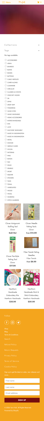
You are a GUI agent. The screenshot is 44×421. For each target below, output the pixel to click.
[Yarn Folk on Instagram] (13, 322)
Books (9, 73)
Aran (9, 63)
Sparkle (10, 168)
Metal (9, 140)
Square (10, 175)
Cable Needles (13, 79)
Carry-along (12, 82)
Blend (9, 70)
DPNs (9, 101)
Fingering (11, 108)
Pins (9, 156)
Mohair (10, 143)
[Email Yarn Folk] (19, 322)
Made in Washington (15, 136)
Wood (9, 190)
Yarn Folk (13, 407)
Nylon (9, 149)
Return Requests (11, 350)
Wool (9, 194)
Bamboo (10, 66)
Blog (6, 331)
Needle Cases (12, 146)
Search (7, 339)
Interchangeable (14, 121)
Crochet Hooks (13, 95)
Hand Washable (13, 114)
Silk (8, 162)
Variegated (11, 187)
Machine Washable (14, 130)
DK (8, 98)
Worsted (10, 197)
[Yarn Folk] (22, 2)
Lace (9, 127)
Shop (6, 328)
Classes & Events (14, 92)
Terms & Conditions (11, 335)
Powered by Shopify (11, 410)
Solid (9, 165)
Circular (10, 89)
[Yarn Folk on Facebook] (7, 322)
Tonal (9, 184)
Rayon (9, 159)
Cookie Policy (10, 366)
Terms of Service (11, 361)
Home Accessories (14, 117)
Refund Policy (10, 344)
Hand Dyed (11, 111)
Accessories (12, 60)
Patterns (10, 152)
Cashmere (11, 86)
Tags (9, 181)
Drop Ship (11, 105)
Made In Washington (15, 133)
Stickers (10, 178)
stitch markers (13, 200)
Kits (8, 124)
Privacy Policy (10, 355)
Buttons (10, 76)
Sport (9, 171)
